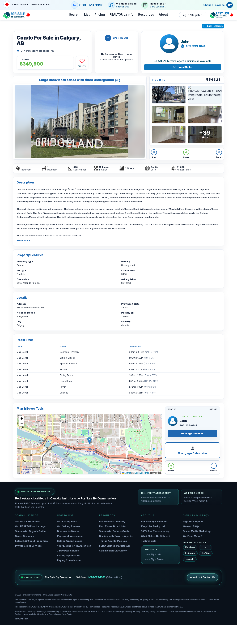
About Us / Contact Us (202, 577)
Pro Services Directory (112, 521)
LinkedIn (190, 559)
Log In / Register (192, 15)
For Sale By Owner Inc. (154, 521)
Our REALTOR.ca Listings (30, 526)
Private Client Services (28, 545)
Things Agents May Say (113, 541)
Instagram (190, 553)
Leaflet (127, 472)
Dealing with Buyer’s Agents (116, 536)
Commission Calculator (113, 550)
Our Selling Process (69, 526)
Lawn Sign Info (153, 554)
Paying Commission (69, 560)
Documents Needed (68, 531)
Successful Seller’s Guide (114, 531)
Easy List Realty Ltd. (153, 526)
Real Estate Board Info (112, 526)
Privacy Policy (21, 619)
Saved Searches (24, 536)
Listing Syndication (68, 555)
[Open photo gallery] (80, 121)
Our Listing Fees (67, 521)
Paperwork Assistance (70, 536)
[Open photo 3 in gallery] (205, 95)
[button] (89, 440)
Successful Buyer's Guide (30, 531)
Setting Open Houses (69, 541)
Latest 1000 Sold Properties (31, 541)
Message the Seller (193, 433)
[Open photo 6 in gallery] (169, 134)
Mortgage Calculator (192, 453)
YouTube (206, 553)
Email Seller (185, 67)
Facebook (190, 547)
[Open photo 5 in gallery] (205, 114)
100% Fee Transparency (155, 531)
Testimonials (148, 541)
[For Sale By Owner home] (16, 15)
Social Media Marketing (197, 531)
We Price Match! (192, 536)
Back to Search (215, 26)
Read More (23, 240)
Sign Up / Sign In (193, 521)
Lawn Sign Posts (154, 559)
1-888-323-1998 (96, 577)
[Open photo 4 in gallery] (169, 114)
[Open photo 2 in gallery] (169, 95)
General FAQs (191, 526)
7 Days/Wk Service (68, 550)
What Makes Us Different (155, 536)
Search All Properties (27, 521)
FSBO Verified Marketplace (114, 545)
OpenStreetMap (141, 472)
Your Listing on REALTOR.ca (74, 545)
